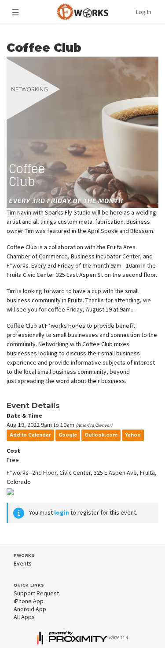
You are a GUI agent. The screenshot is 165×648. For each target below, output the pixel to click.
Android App (30, 609)
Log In (143, 12)
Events (23, 563)
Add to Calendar (30, 435)
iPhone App (29, 601)
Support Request (36, 593)
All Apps (24, 617)
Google (68, 435)
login (61, 512)
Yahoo (133, 435)
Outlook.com (100, 435)
